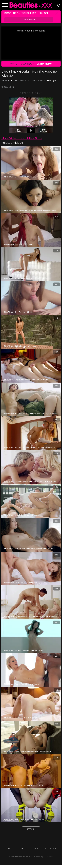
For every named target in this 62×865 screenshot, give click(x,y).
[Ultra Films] (31, 131)
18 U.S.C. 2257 (50, 848)
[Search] (59, 5)
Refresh (31, 829)
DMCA (35, 848)
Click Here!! (29, 19)
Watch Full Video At (31, 63)
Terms (23, 848)
